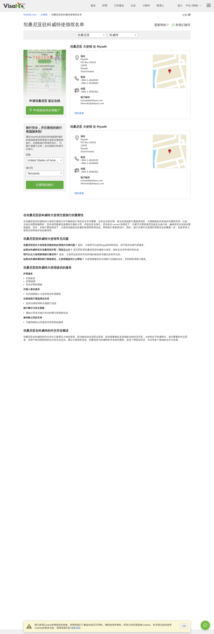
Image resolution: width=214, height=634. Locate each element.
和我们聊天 (183, 25)
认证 (133, 5)
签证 (93, 5)
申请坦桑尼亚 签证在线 (44, 101)
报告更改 (79, 113)
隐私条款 (76, 627)
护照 (104, 5)
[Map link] (169, 71)
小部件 (146, 5)
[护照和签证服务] (14, 6)
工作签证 (119, 5)
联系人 (160, 5)
